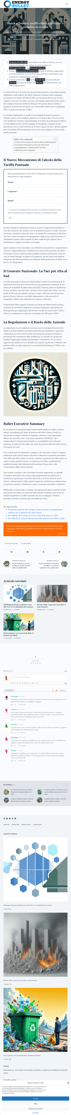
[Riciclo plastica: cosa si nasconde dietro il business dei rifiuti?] (19, 622)
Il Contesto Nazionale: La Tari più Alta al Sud (32, 145)
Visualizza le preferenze (35, 1109)
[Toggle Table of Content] (54, 139)
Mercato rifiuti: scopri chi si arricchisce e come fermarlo (20, 980)
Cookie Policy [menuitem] (37, 824)
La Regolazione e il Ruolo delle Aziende (30, 147)
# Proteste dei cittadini (11, 543)
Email (10, 200)
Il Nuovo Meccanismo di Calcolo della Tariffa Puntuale (35, 142)
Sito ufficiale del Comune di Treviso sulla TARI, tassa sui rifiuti (33, 515)
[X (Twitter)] (28, 552)
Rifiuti (40, 39)
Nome (10, 182)
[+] (38, 683)
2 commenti (16, 609)
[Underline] (17, 683)
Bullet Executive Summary (25, 150)
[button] (68, 1083)
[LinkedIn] (59, 552)
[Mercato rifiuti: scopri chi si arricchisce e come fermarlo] (52, 593)
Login (65, 671)
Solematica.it (9, 1070)
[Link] (32, 683)
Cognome (12, 191)
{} (35, 683)
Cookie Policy (35, 1112)
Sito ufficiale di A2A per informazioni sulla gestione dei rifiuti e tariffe (36, 518)
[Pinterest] (44, 552)
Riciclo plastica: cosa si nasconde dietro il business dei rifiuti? (22, 1055)
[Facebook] (12, 552)
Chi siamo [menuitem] (7, 824)
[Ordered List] (22, 683)
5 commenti (57, 39)
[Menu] (66, 4)
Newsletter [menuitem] (15, 824)
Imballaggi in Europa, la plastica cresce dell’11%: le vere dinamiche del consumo (28, 905)
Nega (35, 1103)
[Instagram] (9, 818)
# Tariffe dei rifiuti (26, 543)
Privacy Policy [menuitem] (26, 824)
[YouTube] (15, 818)
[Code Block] (30, 683)
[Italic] (14, 683)
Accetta (35, 1098)
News (36, 39)
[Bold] (12, 683)
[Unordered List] (25, 683)
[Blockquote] (27, 683)
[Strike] (19, 683)
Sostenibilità (47, 39)
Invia (10, 218)
